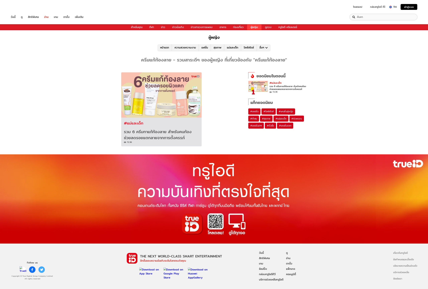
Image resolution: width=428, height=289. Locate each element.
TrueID (21, 7)
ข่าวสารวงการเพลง (201, 27)
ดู (22, 17)
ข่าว (163, 27)
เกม (56, 17)
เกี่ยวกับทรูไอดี (400, 253)
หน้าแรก (164, 47)
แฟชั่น (204, 47)
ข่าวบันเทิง (178, 27)
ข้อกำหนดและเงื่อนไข (403, 259)
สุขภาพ (217, 47)
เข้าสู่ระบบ (409, 7)
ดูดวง (268, 27)
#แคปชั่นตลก (285, 125)
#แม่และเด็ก (133, 123)
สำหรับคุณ (136, 27)
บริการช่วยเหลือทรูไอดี (271, 279)
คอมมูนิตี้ (291, 274)
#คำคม (253, 118)
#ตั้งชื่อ (270, 125)
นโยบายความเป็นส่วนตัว (405, 266)
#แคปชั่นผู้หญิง (286, 111)
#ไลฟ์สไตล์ (268, 111)
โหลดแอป (357, 7)
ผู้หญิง (254, 27)
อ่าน (46, 17)
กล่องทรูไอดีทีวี (267, 274)
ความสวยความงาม (185, 47)
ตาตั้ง (66, 17)
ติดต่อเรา (397, 278)
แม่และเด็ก (232, 47)
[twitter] (41, 269)
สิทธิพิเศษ (33, 17)
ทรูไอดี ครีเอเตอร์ (287, 27)
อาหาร (223, 27)
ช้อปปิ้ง (263, 269)
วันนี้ (13, 17)
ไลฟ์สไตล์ (249, 47)
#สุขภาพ (266, 118)
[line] (23, 269)
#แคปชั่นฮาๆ (256, 125)
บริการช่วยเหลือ (401, 272)
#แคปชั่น (254, 111)
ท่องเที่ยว (238, 27)
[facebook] (32, 269)
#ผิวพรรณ (296, 118)
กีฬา (151, 27)
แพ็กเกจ (290, 269)
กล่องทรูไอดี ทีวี (377, 7)
